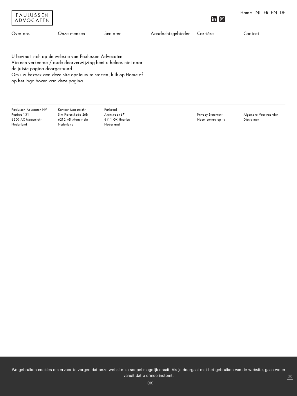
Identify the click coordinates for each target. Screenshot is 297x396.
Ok (150, 383)
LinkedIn (214, 19)
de (283, 12)
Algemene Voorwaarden (261, 115)
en (274, 12)
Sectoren (113, 33)
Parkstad (110, 110)
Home (246, 12)
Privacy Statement (209, 115)
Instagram (222, 19)
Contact (251, 33)
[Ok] (290, 376)
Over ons (21, 33)
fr (266, 12)
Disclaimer (251, 119)
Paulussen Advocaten (33, 18)
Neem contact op (209, 119)
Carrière (205, 33)
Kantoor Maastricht (72, 110)
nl (258, 12)
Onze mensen (71, 33)
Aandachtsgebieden (171, 33)
